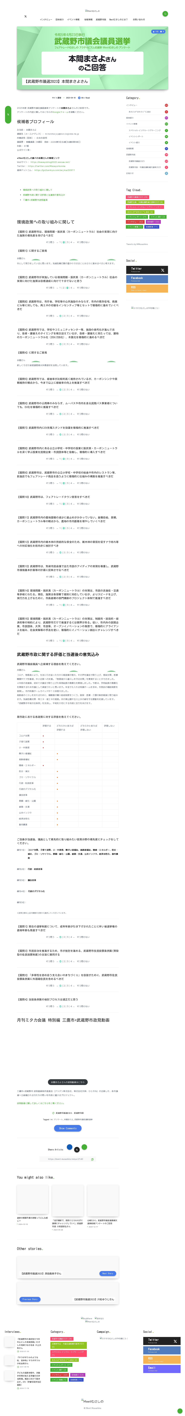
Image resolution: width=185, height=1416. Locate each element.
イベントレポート (136, 136)
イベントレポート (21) (136, 217)
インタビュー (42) (135, 221)
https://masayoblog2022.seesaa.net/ (50, 161)
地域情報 (88, 20)
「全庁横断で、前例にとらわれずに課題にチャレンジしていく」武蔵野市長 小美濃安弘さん (67, 1223)
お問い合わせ (139, 20)
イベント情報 (73, 20)
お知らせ (130, 173)
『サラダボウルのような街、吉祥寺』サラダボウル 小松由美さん (28, 1360)
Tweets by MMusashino (137, 244)
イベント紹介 (134, 142)
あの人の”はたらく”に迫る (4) (140, 212)
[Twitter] (25, 16)
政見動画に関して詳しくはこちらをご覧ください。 (41, 1103)
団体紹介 (60, 20)
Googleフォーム (61, 111)
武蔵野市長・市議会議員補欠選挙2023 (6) (145, 202)
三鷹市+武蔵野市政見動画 (35, 199)
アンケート (58, 1119)
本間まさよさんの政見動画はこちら (68, 1082)
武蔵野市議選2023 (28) (137, 197)
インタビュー (46, 20)
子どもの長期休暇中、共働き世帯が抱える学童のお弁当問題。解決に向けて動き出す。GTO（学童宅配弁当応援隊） (29, 1379)
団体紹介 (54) (153, 221)
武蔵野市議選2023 (64, 1113)
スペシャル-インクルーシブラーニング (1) (144, 207)
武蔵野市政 (101, 20)
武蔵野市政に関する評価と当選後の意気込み (44, 194)
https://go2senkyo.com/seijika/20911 (54, 170)
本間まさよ (68, 1119)
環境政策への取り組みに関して (37, 189)
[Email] (37, 14)
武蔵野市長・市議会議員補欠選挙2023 (145, 167)
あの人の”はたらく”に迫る (140, 111)
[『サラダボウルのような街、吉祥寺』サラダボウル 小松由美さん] (9, 1360)
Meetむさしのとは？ (118, 20)
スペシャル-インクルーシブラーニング (145, 130)
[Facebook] (19, 14)
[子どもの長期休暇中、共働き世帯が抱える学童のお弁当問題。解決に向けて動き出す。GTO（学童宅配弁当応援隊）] (9, 1376)
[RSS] (31, 14)
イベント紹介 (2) (158, 217)
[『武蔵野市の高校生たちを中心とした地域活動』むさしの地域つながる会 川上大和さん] (9, 1342)
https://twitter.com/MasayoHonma (46, 166)
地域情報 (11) (152, 226)
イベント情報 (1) (134, 226)
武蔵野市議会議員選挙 (83, 1119)
